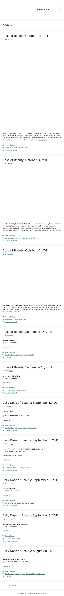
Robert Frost (22, 319)
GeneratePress (41, 593)
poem (26, 147)
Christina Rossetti (10, 503)
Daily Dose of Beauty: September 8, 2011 (30, 440)
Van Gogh (36, 238)
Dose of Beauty (10, 145)
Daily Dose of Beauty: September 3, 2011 (30, 515)
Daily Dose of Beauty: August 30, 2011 (28, 551)
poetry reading (32, 428)
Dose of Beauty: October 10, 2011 (25, 250)
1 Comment (8, 357)
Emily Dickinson (10, 390)
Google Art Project (22, 238)
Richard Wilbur (30, 574)
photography (19, 147)
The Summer (40, 574)
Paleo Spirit (43, 9)
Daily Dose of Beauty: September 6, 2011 (30, 480)
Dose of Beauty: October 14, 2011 (25, 160)
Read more (43, 140)
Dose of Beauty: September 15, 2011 (27, 367)
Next (13, 585)
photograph (19, 355)
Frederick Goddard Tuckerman (15, 467)
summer (23, 390)
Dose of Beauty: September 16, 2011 (27, 331)
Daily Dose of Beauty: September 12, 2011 (31, 402)
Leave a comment (11, 150)
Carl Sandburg (9, 355)
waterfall (31, 355)
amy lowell (8, 147)
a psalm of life (9, 428)
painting (17, 574)
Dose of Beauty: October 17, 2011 (25, 35)
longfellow (18, 428)
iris (14, 147)
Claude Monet (9, 574)
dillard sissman (10, 238)
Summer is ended (28, 503)
